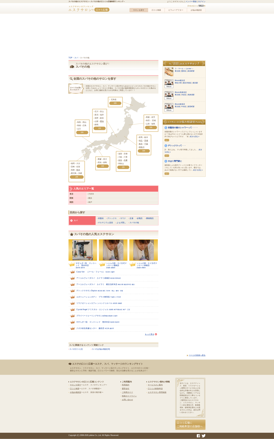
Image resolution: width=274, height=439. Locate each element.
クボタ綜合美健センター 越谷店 (90, 328)
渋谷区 (184, 95)
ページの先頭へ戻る (197, 355)
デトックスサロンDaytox (86, 291)
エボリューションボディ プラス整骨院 (93, 297)
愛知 (102, 121)
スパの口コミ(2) (76, 349)
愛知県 (110, 316)
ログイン (202, 1)
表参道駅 (191, 95)
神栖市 (143, 267)
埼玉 (141, 140)
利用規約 (125, 385)
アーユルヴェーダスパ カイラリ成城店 (93, 278)
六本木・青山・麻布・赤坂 (114, 291)
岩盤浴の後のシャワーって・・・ (183, 127)
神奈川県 (120, 284)
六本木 (91, 194)
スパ (75, 220)
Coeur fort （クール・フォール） (90, 272)
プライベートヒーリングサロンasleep (92, 316)
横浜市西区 (187, 83)
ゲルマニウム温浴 (105, 222)
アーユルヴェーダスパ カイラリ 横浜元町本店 (96, 284)
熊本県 (78, 267)
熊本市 (83, 267)
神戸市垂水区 (118, 309)
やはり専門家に (175, 161)
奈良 (120, 160)
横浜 (90, 198)
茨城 (146, 140)
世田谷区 (118, 278)
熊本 (78, 170)
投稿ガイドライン (129, 396)
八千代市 (118, 297)
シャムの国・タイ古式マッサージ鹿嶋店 (116, 264)
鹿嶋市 (113, 267)
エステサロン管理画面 (157, 392)
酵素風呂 (150, 218)
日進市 (115, 316)
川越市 (112, 272)
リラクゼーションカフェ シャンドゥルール (94, 303)
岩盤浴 (101, 218)
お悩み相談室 (196, 10)
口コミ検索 (156, 10)
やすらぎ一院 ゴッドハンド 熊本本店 (86, 264)
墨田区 (184, 71)
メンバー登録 (191, 1)
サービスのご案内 (155, 385)
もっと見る (149, 334)
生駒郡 (120, 303)
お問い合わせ (127, 400)
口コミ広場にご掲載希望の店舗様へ (190, 424)
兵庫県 (111, 309)
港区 (103, 291)
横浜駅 (195, 83)
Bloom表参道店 (181, 92)
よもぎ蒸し (121, 222)
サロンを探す (138, 10)
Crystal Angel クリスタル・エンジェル (92, 309)
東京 (141, 144)
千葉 (146, 144)
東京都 (112, 278)
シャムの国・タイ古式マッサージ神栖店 (147, 264)
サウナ (123, 218)
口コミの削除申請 (155, 389)
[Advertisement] (137, 35)
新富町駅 (191, 107)
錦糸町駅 (191, 71)
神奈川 (141, 147)
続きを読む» (194, 136)
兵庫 (125, 160)
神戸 (90, 202)
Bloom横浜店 (180, 80)
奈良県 (115, 303)
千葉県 (112, 297)
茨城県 (108, 267)
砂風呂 (140, 218)
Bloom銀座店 (180, 104)
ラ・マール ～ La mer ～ (184, 69)
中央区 (184, 107)
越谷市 (112, 328)
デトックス (112, 218)
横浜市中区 (127, 284)
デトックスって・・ (177, 145)
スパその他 (134, 222)
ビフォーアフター (175, 10)
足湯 (131, 218)
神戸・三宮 (126, 309)
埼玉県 (107, 272)
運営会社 (125, 389)
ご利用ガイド (127, 392)
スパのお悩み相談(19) (101, 349)
